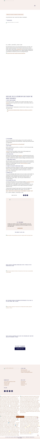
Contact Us (6, 385)
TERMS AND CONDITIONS (30, 437)
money (7, 103)
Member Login (7, 382)
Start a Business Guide (25, 371)
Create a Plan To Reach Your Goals (15, 14)
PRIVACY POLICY (22, 437)
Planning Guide (24, 370)
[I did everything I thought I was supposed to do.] (10, 406)
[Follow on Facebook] (5, 391)
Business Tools (24, 384)
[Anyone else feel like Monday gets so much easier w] (30, 426)
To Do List (23, 385)
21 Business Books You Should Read (17, 144)
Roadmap (23, 382)
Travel (7, 151)
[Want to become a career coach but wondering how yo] (10, 426)
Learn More (20, 228)
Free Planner (23, 381)
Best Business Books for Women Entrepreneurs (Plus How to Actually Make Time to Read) (19, 301)
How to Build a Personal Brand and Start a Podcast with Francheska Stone (18, 265)
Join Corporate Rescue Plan (9, 381)
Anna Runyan (9, 20)
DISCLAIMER (20, 437)
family (9, 169)
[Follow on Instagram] (7, 391)
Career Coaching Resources (26, 372)
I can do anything (23, 163)
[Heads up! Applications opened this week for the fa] (30, 406)
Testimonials (6, 384)
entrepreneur (19, 49)
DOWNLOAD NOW (20, 348)
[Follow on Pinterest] (9, 391)
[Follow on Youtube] (12, 391)
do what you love (30, 181)
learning (20, 155)
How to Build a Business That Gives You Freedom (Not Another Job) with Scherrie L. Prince (19, 336)
